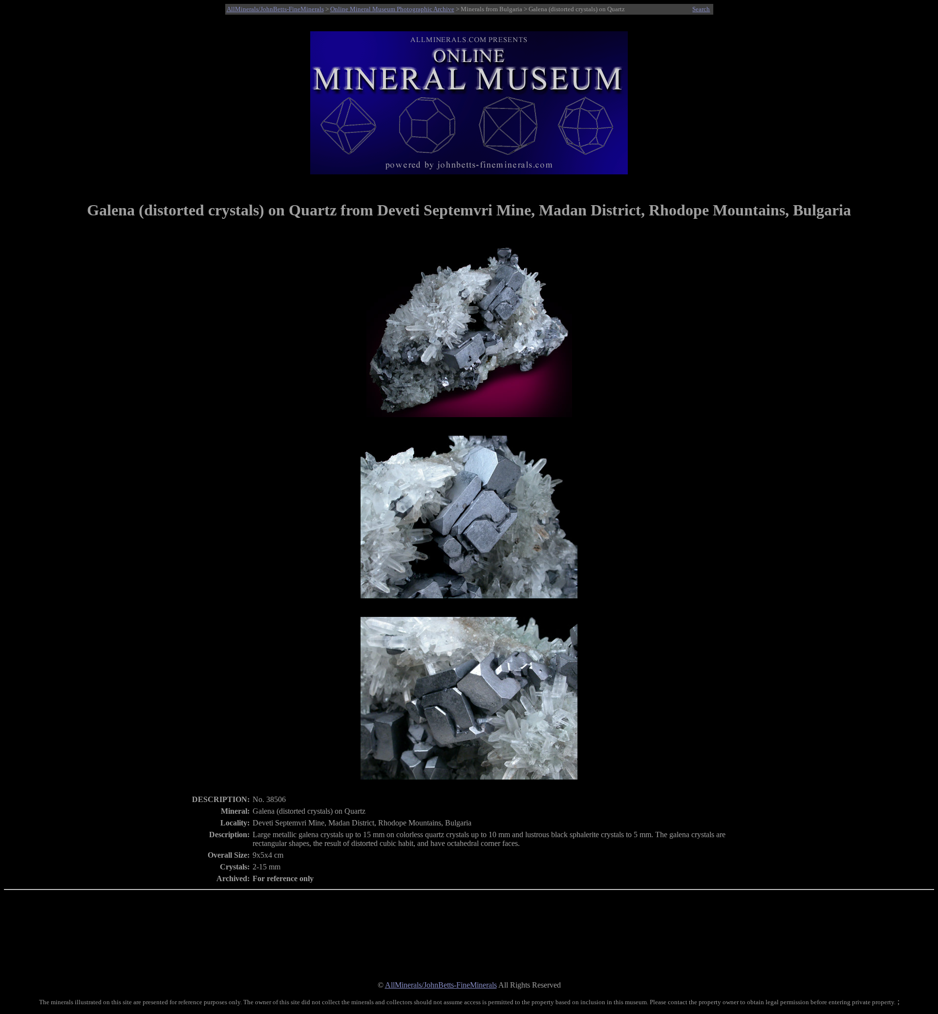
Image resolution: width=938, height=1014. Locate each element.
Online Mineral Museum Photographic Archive (392, 9)
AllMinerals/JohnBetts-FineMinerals (275, 9)
